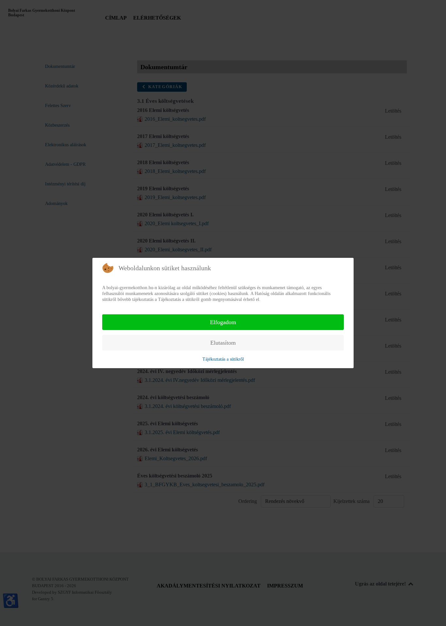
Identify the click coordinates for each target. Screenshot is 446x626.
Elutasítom (223, 342)
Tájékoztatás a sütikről (223, 359)
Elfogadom (223, 322)
